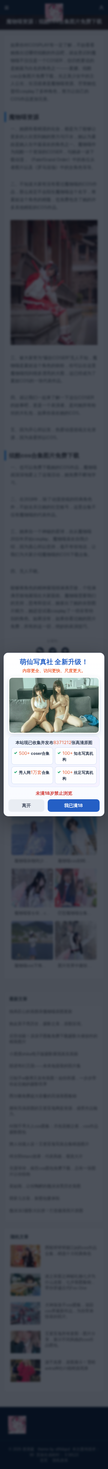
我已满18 (73, 805)
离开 (26, 805)
